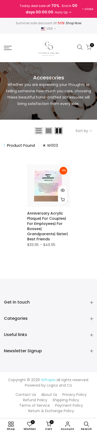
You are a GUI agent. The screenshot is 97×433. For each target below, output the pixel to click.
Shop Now (73, 23)
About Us (49, 394)
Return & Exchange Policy (51, 410)
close (10, 9)
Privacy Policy (74, 394)
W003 (52, 145)
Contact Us (26, 394)
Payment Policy (69, 405)
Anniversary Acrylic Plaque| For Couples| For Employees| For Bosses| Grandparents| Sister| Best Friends (47, 226)
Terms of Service (34, 405)
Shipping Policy (66, 400)
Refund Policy (35, 400)
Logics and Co (59, 385)
